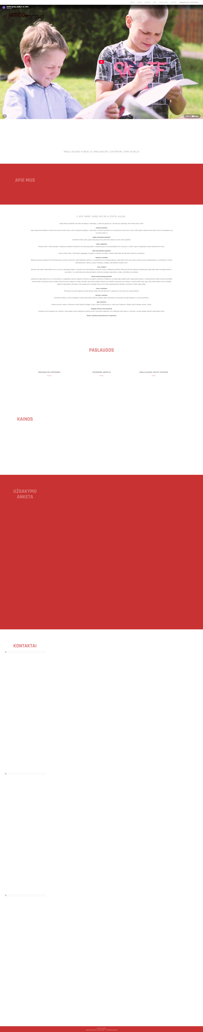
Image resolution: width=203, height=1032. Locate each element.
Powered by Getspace (111, 1030)
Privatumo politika (101, 1028)
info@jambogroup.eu (184, 2)
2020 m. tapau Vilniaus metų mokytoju (127, 175)
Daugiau (49, 375)
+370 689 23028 (194, 2)
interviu (133, 186)
